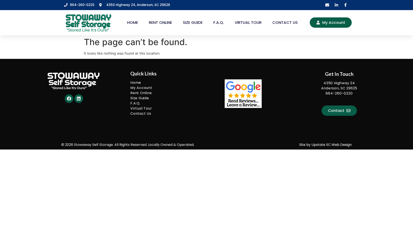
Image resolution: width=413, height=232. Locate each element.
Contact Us (285, 22)
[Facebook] (69, 98)
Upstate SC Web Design (331, 144)
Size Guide (193, 22)
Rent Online (160, 22)
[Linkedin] (78, 98)
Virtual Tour (248, 22)
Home (132, 22)
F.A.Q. (218, 22)
